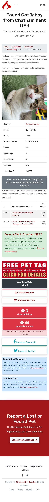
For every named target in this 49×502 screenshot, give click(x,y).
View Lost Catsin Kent (24, 283)
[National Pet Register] (6, 5)
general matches (24, 323)
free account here (37, 368)
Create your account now (24, 440)
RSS (38, 490)
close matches (24, 311)
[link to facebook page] (22, 475)
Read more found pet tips (28, 387)
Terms (12, 490)
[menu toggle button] (16, 5)
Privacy (20, 490)
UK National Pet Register (25, 482)
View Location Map (25, 300)
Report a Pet (36, 466)
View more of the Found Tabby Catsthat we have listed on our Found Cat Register (24, 182)
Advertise (30, 490)
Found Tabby (12, 50)
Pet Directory (11, 466)
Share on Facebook (25, 342)
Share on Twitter (26, 351)
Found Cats (28, 47)
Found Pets (16, 47)
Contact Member (33, 124)
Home (6, 47)
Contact (24, 466)
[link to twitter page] (27, 475)
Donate (25, 470)
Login (43, 5)
